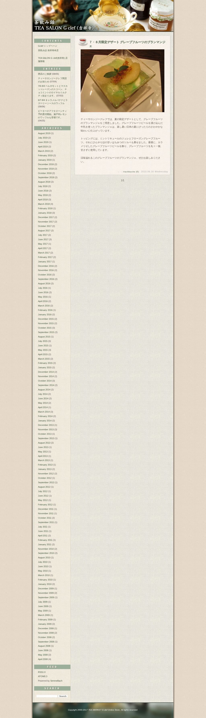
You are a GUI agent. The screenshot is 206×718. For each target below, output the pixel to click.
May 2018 (43, 195)
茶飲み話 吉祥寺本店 (48, 50)
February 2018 (45, 208)
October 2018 (45, 173)
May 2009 (43, 610)
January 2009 (45, 624)
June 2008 (43, 650)
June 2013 (43, 447)
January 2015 (45, 367)
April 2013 (43, 456)
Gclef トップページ (47, 46)
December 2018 (46, 164)
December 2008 (46, 628)
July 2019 (42, 138)
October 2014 (45, 381)
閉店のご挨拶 (44, 74)
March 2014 (44, 412)
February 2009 (45, 619)
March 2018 (44, 204)
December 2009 (46, 588)
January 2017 (45, 261)
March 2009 (44, 615)
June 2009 (43, 606)
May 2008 (43, 655)
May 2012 (43, 500)
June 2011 (43, 531)
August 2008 (44, 646)
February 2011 (45, 540)
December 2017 (46, 217)
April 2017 (43, 248)
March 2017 (44, 252)
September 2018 (46, 177)
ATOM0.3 (42, 676)
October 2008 (45, 637)
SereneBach (56, 681)
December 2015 (46, 319)
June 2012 (43, 496)
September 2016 (46, 279)
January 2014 (45, 420)
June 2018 (43, 190)
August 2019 (44, 133)
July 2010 (42, 562)
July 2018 (42, 186)
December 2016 (46, 266)
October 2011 (44, 518)
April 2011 (42, 535)
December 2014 (46, 372)
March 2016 (44, 305)
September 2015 (46, 332)
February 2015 (45, 363)
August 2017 (44, 230)
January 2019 (45, 160)
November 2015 (46, 323)
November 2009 (46, 593)
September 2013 (46, 438)
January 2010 (45, 584)
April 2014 (43, 407)
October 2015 (45, 328)
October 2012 (45, 478)
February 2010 (45, 579)
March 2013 (44, 460)
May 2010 (43, 571)
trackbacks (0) (131, 172)
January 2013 (45, 469)
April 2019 (43, 146)
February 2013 (45, 464)
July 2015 (42, 341)
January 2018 (45, 213)
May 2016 (43, 297)
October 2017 (45, 226)
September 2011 (46, 522)
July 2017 (42, 235)
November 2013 (46, 429)
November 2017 (46, 221)
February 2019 (45, 155)
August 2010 (44, 557)
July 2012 (42, 491)
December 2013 (46, 425)
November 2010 (46, 549)
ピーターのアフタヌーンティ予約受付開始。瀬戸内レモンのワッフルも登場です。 (52, 114)
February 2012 (45, 504)
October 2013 (45, 434)
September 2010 (46, 553)
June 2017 (43, 239)
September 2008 (46, 641)
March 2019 (44, 151)
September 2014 (46, 385)
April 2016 (43, 301)
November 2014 (46, 376)
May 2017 (43, 244)
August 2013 (44, 443)
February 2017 (45, 257)
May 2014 (43, 403)
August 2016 (44, 283)
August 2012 (44, 487)
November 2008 (46, 633)
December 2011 (46, 509)
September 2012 (46, 482)
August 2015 (44, 336)
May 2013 (43, 451)
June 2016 (43, 292)
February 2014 (45, 416)
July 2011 (42, 527)
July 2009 (42, 602)
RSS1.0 (41, 672)
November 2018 (46, 169)
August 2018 (44, 182)
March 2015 (44, 359)
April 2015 (43, 354)
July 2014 (42, 394)
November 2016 (46, 270)
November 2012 (46, 473)
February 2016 (45, 310)
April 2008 (43, 659)
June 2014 (43, 398)
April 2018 (43, 199)
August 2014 (44, 389)
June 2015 (43, 345)
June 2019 (43, 142)
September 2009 (46, 597)
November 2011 (46, 513)
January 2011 (44, 544)
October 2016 (45, 274)
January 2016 (45, 314)
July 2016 (42, 288)
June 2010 (43, 566)
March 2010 (44, 575)
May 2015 (43, 350)
